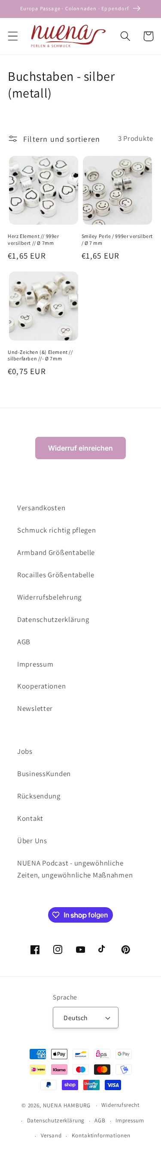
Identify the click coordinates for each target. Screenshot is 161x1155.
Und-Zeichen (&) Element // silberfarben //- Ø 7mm (40, 355)
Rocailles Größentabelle (55, 574)
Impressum (35, 664)
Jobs (25, 751)
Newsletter (35, 708)
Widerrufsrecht (120, 1105)
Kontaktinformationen (101, 1135)
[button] (13, 36)
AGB (23, 641)
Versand (51, 1135)
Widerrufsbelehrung (49, 597)
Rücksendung (39, 796)
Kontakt (30, 818)
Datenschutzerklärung (53, 619)
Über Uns (32, 840)
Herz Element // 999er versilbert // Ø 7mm (33, 239)
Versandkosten (41, 507)
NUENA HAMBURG (67, 1105)
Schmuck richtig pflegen (56, 530)
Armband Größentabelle (56, 552)
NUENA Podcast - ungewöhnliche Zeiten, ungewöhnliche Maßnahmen (75, 869)
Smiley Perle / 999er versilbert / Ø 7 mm (117, 239)
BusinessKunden (44, 773)
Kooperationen (41, 686)
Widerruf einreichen (80, 448)
